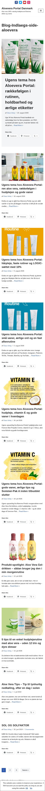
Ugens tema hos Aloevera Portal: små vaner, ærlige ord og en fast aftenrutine (22, 338)
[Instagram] (28, 2)
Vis (31, 788)
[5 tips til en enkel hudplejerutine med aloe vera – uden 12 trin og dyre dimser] (22, 622)
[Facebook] (16, 2)
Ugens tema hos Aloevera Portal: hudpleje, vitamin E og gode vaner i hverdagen (22, 412)
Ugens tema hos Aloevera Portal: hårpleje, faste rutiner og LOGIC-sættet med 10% (22, 263)
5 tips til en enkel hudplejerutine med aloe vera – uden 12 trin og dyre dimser (22, 643)
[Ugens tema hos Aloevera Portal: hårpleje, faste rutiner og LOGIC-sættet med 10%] (22, 242)
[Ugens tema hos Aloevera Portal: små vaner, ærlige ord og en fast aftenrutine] (22, 316)
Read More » (18, 125)
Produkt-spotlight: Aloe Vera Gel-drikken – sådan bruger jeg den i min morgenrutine (22, 568)
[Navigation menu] (40, 10)
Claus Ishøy (11, 113)
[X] (20, 2)
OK (27, 788)
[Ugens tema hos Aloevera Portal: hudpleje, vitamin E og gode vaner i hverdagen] (22, 391)
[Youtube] (24, 2)
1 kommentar (29, 729)
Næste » (25, 770)
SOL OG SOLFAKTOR (15, 725)
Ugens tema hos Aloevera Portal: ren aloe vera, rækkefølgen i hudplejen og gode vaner (22, 188)
